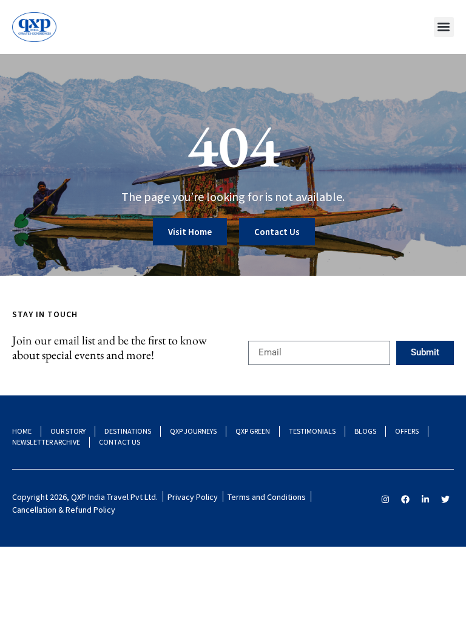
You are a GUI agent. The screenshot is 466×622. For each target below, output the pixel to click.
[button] (444, 27)
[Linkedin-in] (425, 499)
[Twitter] (445, 499)
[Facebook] (405, 499)
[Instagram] (385, 499)
